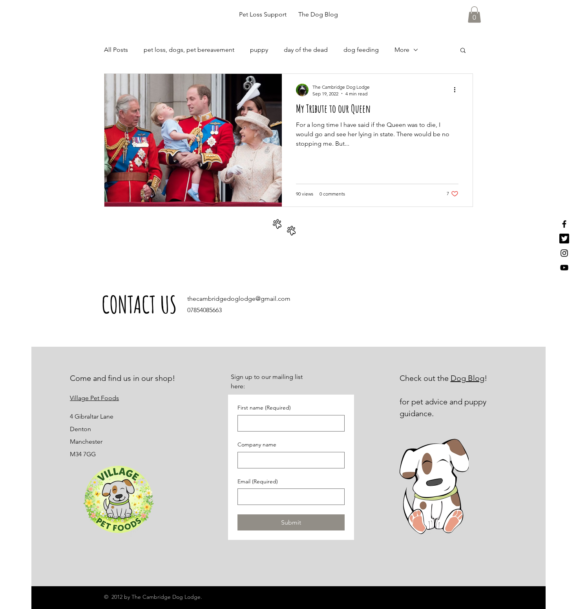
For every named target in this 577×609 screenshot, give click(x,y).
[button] (474, 14)
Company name (256, 444)
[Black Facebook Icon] (564, 224)
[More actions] (457, 90)
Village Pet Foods (94, 398)
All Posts (116, 49)
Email (257, 481)
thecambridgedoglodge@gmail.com (238, 298)
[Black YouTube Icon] (564, 267)
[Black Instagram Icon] (564, 253)
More (401, 49)
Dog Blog (467, 378)
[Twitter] (564, 238)
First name (264, 407)
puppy (259, 49)
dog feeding (361, 49)
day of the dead (306, 49)
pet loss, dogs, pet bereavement (189, 49)
